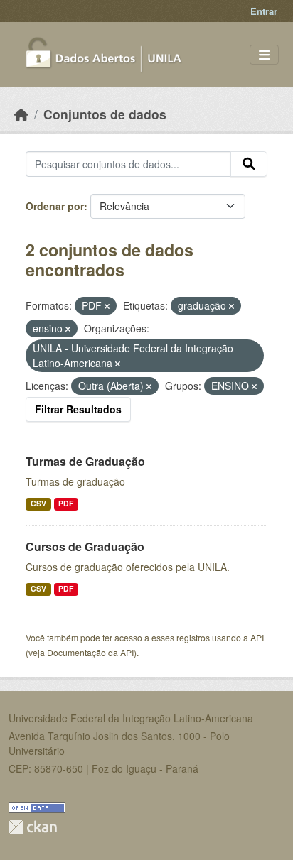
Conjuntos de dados (104, 114)
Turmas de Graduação (85, 461)
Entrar (263, 11)
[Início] (21, 114)
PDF (65, 503)
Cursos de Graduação (85, 546)
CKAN (33, 827)
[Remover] (107, 306)
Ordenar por (55, 206)
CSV (38, 503)
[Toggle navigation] (264, 55)
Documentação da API (90, 652)
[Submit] (248, 164)
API (257, 637)
